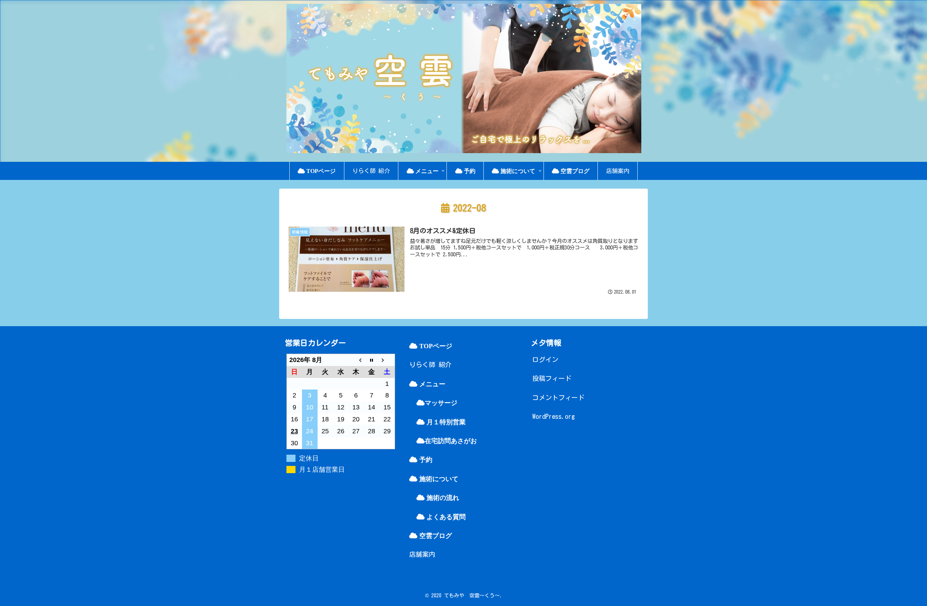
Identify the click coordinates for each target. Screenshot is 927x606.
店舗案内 (422, 554)
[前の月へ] (356, 360)
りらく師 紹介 (430, 364)
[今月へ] (371, 360)
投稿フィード (551, 378)
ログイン (545, 359)
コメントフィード (558, 397)
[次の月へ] (387, 360)
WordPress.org (553, 416)
